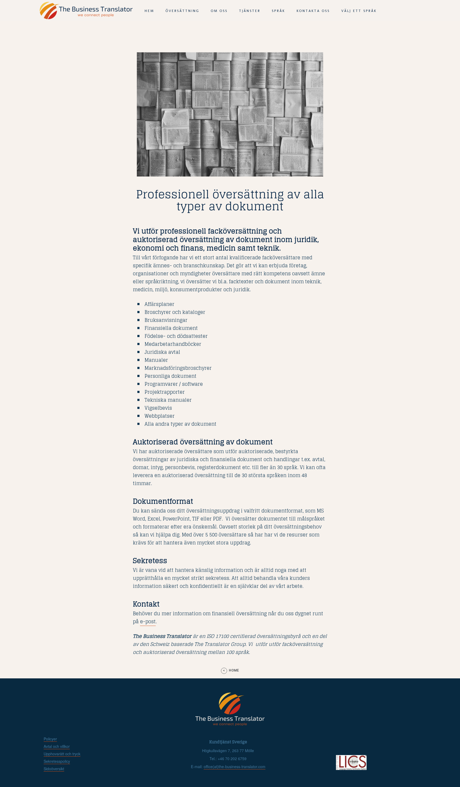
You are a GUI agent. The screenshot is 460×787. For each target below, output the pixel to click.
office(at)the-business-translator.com (234, 766)
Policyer (50, 738)
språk (278, 11)
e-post (148, 621)
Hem (149, 11)
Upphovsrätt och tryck (62, 753)
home (234, 670)
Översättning (182, 11)
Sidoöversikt (54, 768)
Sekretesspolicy (57, 761)
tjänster (249, 11)
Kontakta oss (313, 11)
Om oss (219, 11)
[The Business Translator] (86, 17)
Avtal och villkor (57, 746)
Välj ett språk (359, 11)
